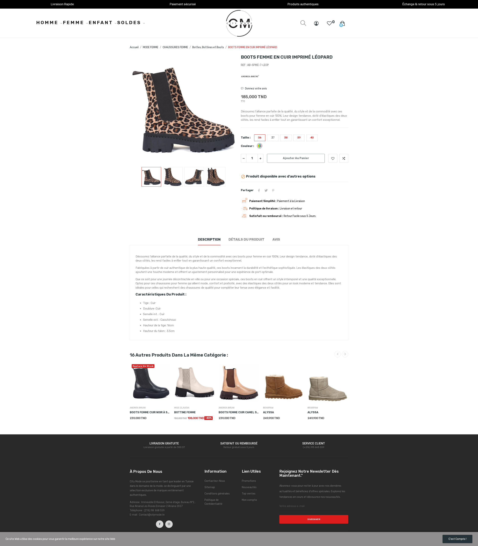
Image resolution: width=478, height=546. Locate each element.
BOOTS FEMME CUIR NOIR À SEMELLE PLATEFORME (150, 412)
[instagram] (169, 524)
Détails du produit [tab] (246, 239)
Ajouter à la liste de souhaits (332, 158)
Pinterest (273, 190)
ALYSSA (268, 412)
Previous (138, 109)
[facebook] (159, 524)
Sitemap (209, 487)
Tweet (266, 190)
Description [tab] (209, 239)
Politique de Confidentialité (213, 501)
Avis (276, 239)
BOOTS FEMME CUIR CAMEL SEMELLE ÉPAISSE (239, 412)
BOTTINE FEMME (185, 412)
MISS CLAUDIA (181, 408)
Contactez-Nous (214, 481)
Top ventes (248, 493)
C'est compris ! (457, 539)
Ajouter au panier (296, 158)
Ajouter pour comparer (343, 158)
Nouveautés (249, 487)
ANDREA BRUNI (138, 408)
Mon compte (249, 500)
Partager (259, 190)
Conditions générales (217, 493)
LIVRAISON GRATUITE (164, 443)
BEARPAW (268, 408)
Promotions (249, 481)
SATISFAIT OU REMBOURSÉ (238, 443)
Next (228, 109)
